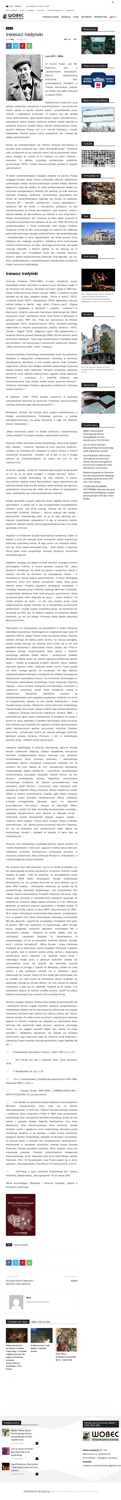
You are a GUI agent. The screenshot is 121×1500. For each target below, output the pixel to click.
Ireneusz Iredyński (21, 1245)
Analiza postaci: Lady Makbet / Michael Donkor (40, 1348)
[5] (22, 836)
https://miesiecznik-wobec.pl (37, 1302)
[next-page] (12, 1375)
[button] (113, 2)
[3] (27, 423)
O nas (22, 10)
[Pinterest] (22, 46)
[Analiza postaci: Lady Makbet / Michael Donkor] (41, 1335)
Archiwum (41, 10)
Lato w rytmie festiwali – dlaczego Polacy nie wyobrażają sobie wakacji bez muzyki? (98, 448)
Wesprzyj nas (100, 17)
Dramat (9, 28)
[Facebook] (9, 46)
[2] (53, 404)
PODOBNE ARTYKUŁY (18, 1322)
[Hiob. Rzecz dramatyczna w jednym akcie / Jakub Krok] (66, 1340)
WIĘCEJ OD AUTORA (40, 1322)
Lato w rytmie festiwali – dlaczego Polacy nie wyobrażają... (22, 1452)
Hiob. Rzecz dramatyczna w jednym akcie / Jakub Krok (66, 1357)
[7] (9, 1044)
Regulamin (70, 10)
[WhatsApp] (29, 46)
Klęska (74, 1280)
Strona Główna (11, 10)
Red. (12, 39)
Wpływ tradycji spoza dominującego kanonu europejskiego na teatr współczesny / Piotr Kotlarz (96, 435)
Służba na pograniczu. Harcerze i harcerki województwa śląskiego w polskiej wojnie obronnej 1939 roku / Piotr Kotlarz (98, 477)
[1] (24, 389)
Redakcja (30, 10)
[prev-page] (8, 1375)
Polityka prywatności (55, 10)
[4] (13, 662)
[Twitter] (16, 46)
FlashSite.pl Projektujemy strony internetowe (74, 1491)
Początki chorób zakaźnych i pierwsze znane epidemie (20, 1282)
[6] (16, 1032)
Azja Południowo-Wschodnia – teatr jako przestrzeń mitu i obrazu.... (24, 1467)
